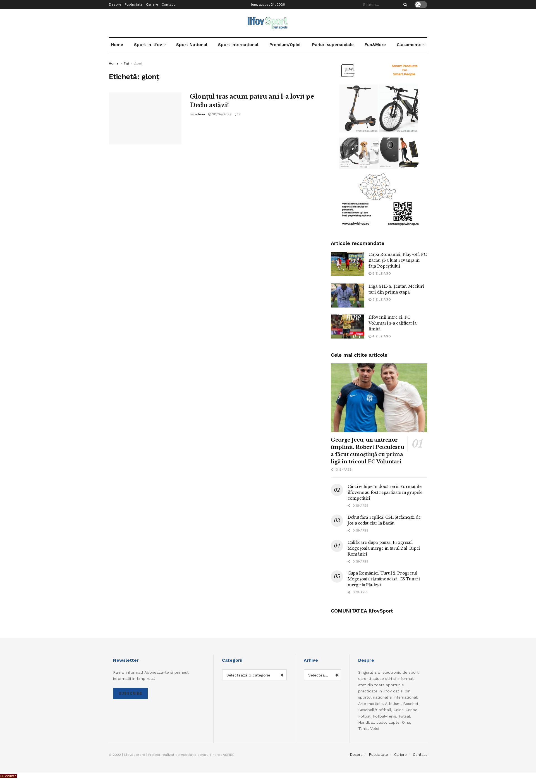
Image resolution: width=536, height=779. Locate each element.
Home (117, 44)
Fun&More (375, 44)
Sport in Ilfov (148, 44)
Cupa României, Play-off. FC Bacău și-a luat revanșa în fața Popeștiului (397, 260)
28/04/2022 (221, 114)
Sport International (238, 44)
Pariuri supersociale (333, 44)
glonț (138, 63)
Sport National (191, 44)
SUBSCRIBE (130, 693)
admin (200, 114)
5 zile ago (381, 273)
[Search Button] (404, 4)
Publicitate (134, 4)
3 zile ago (381, 299)
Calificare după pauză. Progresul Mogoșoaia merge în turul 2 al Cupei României (384, 548)
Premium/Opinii (285, 44)
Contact (168, 4)
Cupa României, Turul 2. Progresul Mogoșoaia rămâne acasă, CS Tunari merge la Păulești (384, 579)
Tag (126, 63)
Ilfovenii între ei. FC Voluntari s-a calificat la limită (392, 323)
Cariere (152, 4)
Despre (115, 4)
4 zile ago (381, 336)
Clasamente (409, 44)
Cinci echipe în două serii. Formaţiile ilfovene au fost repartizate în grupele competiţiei (385, 492)
